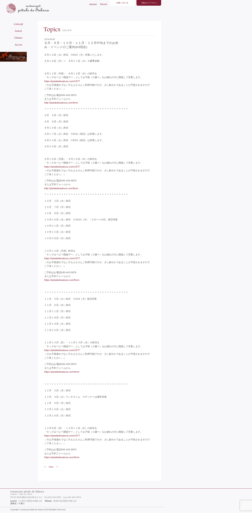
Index (51, 467)
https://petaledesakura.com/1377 (62, 81)
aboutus (93, 4)
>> (57, 467)
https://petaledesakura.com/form (61, 280)
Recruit (103, 4)
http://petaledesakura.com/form (61, 102)
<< (45, 467)
